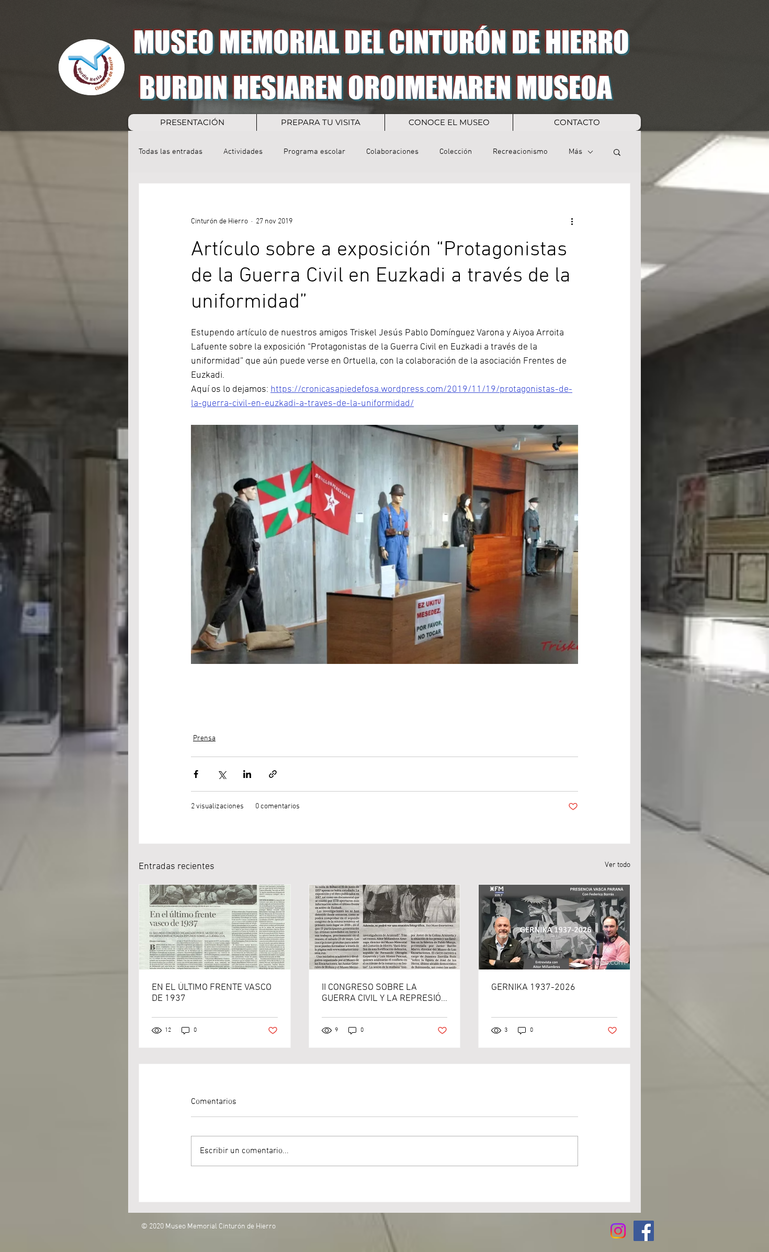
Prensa (204, 738)
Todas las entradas (170, 151)
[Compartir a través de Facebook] (196, 774)
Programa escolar (314, 151)
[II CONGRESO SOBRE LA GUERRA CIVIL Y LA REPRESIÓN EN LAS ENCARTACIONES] (384, 927)
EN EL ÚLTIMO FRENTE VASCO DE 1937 (212, 993)
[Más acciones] (572, 221)
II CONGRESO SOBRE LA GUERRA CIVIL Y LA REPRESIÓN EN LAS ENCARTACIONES (384, 993)
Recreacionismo (520, 151)
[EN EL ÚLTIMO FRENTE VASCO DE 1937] (214, 927)
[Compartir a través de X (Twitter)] (222, 774)
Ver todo (617, 865)
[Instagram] (618, 1231)
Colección (455, 151)
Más (575, 151)
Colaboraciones (392, 151)
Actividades (243, 151)
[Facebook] (644, 1231)
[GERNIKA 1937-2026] (554, 927)
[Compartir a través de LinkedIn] (247, 774)
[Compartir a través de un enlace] (273, 774)
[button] (617, 152)
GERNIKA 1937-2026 (533, 987)
